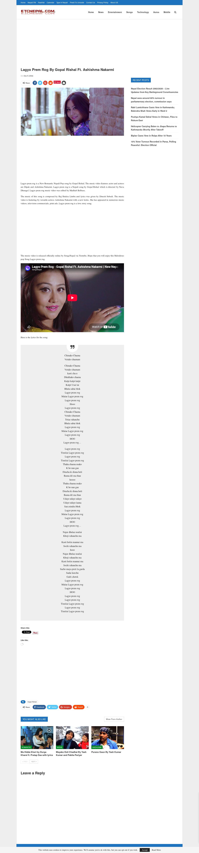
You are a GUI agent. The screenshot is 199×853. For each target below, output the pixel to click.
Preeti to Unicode (77, 2)
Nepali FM (32, 2)
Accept (145, 849)
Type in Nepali (62, 2)
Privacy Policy (102, 2)
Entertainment (115, 12)
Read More (156, 850)
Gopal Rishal (32, 702)
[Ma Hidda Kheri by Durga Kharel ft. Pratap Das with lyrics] (37, 737)
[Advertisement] (99, 41)
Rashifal (41, 2)
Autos (156, 12)
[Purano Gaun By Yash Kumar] (107, 737)
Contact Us (90, 2)
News (101, 12)
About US (114, 2)
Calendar (50, 2)
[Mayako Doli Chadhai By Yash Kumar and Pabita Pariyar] (72, 737)
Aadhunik (97, 747)
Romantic (26, 747)
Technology (143, 12)
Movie (59, 747)
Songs (129, 12)
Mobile (167, 12)
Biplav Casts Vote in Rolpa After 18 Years (151, 135)
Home (23, 2)
